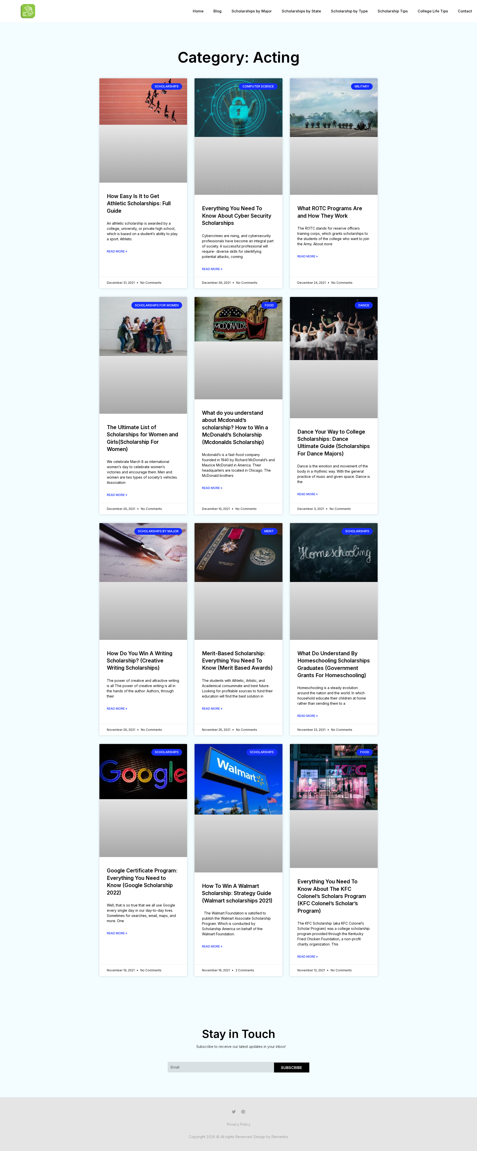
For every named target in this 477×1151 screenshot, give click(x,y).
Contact (465, 11)
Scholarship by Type (349, 11)
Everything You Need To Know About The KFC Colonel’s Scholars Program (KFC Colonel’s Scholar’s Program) (331, 896)
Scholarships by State (301, 11)
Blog (217, 11)
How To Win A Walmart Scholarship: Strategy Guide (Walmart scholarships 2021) (237, 893)
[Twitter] (234, 1112)
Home (198, 11)
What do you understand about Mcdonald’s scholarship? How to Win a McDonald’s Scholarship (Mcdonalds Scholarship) (235, 427)
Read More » (117, 251)
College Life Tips (433, 11)
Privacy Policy (238, 1124)
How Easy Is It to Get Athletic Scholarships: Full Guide (139, 203)
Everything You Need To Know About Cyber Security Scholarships (236, 215)
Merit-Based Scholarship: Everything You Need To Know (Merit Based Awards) (237, 660)
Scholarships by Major (252, 11)
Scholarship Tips (393, 11)
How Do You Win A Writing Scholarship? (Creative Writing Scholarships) (139, 660)
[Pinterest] (243, 1112)
